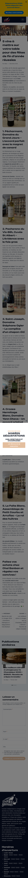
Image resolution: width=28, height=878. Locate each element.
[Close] (26, 420)
